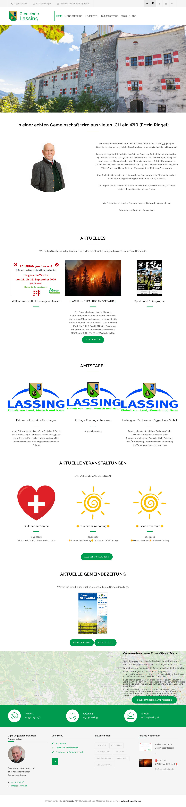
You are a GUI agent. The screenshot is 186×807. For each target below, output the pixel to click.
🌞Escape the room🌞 (150, 526)
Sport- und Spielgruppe (149, 301)
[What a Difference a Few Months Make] (145, 747)
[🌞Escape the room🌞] (149, 503)
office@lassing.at (43, 3)
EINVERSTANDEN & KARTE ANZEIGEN (154, 700)
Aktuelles (116, 745)
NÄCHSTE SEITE (105, 643)
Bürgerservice (109, 16)
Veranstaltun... (104, 758)
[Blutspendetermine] (36, 503)
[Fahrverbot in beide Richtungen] (36, 397)
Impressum (61, 743)
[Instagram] (165, 3)
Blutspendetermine (36, 526)
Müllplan (119, 752)
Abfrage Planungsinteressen (93, 420)
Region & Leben (129, 16)
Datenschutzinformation (67, 748)
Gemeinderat (103, 752)
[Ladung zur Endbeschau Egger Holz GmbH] (149, 397)
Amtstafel (122, 758)
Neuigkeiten (91, 16)
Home (59, 16)
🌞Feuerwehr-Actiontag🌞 (93, 526)
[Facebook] (159, 3)
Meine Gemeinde (73, 16)
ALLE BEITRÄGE (93, 340)
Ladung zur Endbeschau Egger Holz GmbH (149, 420)
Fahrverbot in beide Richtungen (36, 420)
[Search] (172, 3)
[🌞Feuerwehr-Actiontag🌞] (93, 503)
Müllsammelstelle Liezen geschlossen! (36, 301)
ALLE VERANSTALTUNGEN (96, 557)
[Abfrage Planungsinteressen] (93, 397)
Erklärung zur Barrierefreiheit (69, 752)
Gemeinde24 (68, 801)
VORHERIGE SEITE (81, 643)
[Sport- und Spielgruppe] (149, 278)
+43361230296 (21, 3)
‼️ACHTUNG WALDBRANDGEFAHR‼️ (93, 301)
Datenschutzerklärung (131, 801)
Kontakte (102, 745)
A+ (147, 3)
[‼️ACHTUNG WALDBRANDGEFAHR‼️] (93, 278)
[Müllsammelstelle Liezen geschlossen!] (36, 278)
